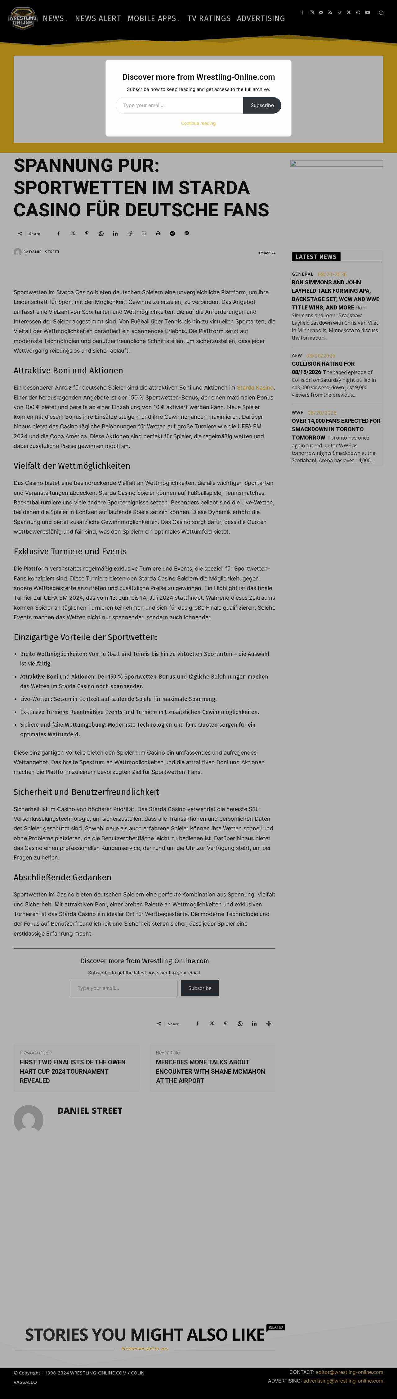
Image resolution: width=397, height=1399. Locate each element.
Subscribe (262, 105)
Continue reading (198, 123)
